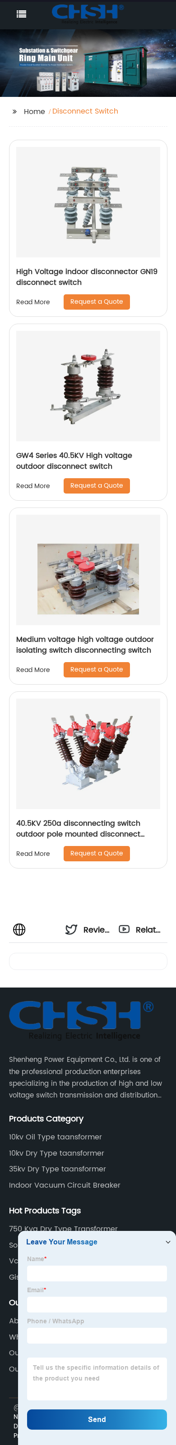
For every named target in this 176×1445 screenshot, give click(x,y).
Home (34, 112)
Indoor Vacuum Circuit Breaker (64, 1185)
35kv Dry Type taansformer (57, 1169)
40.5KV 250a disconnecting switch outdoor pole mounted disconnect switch (78, 834)
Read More (33, 302)
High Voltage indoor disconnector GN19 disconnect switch (86, 277)
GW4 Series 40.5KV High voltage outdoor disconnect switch (74, 461)
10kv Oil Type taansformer (55, 1137)
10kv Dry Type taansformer (56, 1153)
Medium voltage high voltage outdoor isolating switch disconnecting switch (85, 645)
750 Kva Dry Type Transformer (63, 1229)
